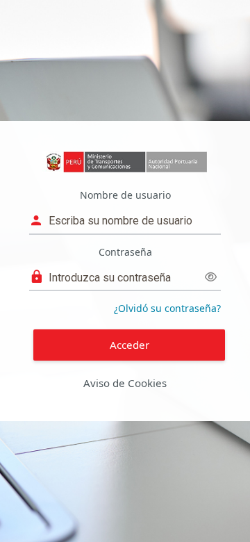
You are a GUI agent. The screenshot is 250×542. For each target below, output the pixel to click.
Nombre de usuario (125, 195)
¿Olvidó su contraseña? (167, 308)
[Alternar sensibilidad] (211, 277)
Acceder (129, 345)
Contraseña (125, 251)
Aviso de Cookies (125, 383)
